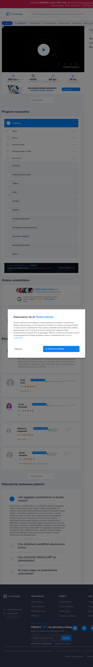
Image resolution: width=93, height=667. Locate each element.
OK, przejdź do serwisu (54, 349)
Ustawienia (18, 349)
